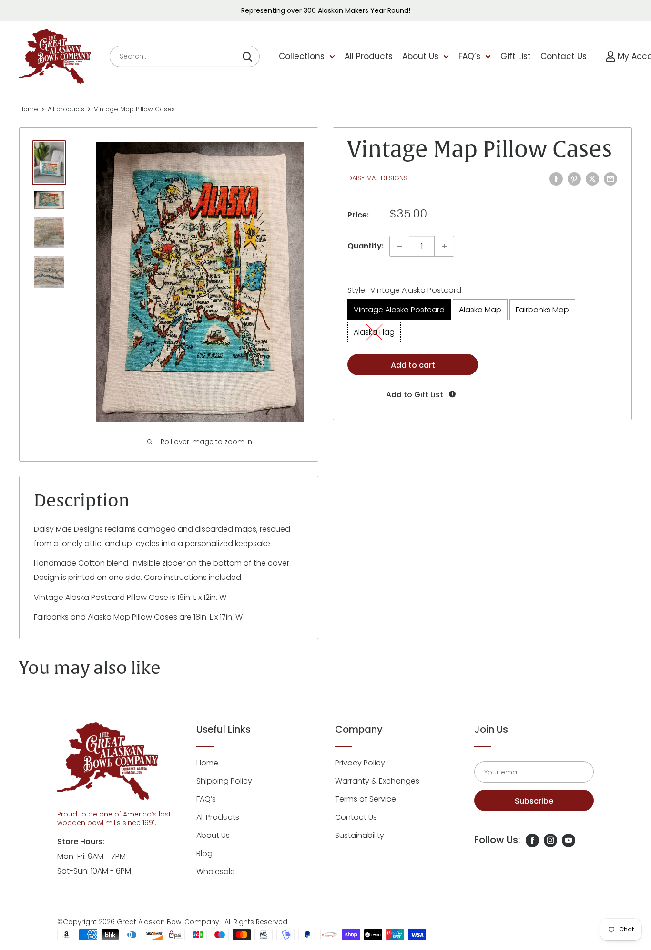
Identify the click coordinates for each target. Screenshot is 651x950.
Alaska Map (480, 309)
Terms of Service (365, 799)
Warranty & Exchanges (377, 780)
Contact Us (563, 56)
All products (66, 109)
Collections (302, 56)
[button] (413, 394)
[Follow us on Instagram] (550, 840)
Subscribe (534, 800)
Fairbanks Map (542, 309)
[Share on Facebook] (556, 178)
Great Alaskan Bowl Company (168, 922)
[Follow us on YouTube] (568, 840)
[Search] (247, 56)
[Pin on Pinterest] (574, 178)
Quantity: (365, 245)
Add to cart (413, 365)
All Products (369, 56)
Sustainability (359, 835)
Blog (204, 853)
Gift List (515, 56)
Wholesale (215, 871)
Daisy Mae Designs (377, 178)
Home (28, 109)
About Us (420, 56)
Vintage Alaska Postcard (399, 309)
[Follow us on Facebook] (532, 840)
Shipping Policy (224, 780)
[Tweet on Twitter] (592, 178)
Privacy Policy (360, 762)
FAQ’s (469, 56)
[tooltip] (452, 394)
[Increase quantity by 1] (444, 246)
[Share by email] (610, 178)
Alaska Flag (374, 332)
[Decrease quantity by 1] (399, 246)
